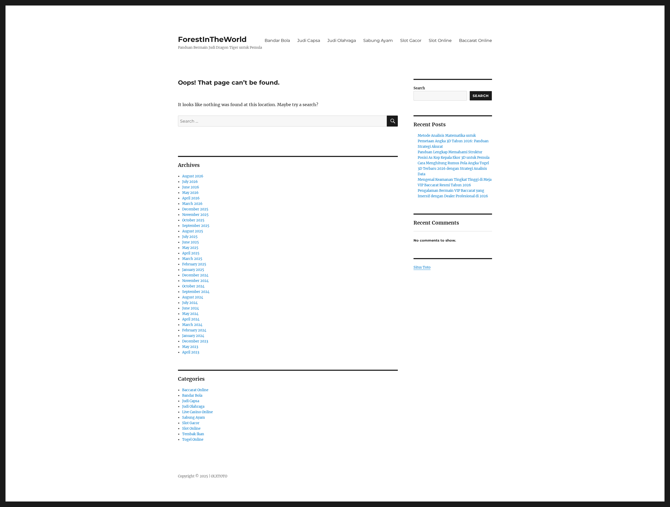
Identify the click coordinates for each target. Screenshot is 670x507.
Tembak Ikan (193, 434)
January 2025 (193, 270)
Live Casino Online (197, 412)
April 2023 (190, 352)
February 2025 (194, 264)
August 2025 (192, 231)
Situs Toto (422, 267)
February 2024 (194, 330)
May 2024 (190, 314)
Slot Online (440, 40)
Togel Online (192, 439)
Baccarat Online (475, 40)
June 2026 (190, 187)
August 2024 (192, 297)
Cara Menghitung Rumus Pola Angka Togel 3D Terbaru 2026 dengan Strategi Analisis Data (453, 168)
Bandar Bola (277, 40)
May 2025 (190, 248)
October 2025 (193, 220)
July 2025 (190, 237)
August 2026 (192, 176)
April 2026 (191, 198)
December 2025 (195, 209)
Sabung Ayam (378, 40)
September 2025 (195, 225)
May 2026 (190, 192)
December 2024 (195, 275)
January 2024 (193, 336)
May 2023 (190, 347)
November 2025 (195, 214)
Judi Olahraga (341, 40)
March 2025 (192, 259)
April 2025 (190, 253)
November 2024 (195, 281)
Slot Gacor (410, 40)
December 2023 (195, 341)
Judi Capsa (308, 40)
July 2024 (190, 303)
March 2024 (192, 325)
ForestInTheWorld (212, 39)
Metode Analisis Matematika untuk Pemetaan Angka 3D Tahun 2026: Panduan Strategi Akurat (453, 141)
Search (419, 88)
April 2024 (190, 319)
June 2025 (190, 242)
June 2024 (190, 308)
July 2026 (190, 181)
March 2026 (192, 203)
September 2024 (195, 292)
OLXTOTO (219, 476)
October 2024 (193, 286)
